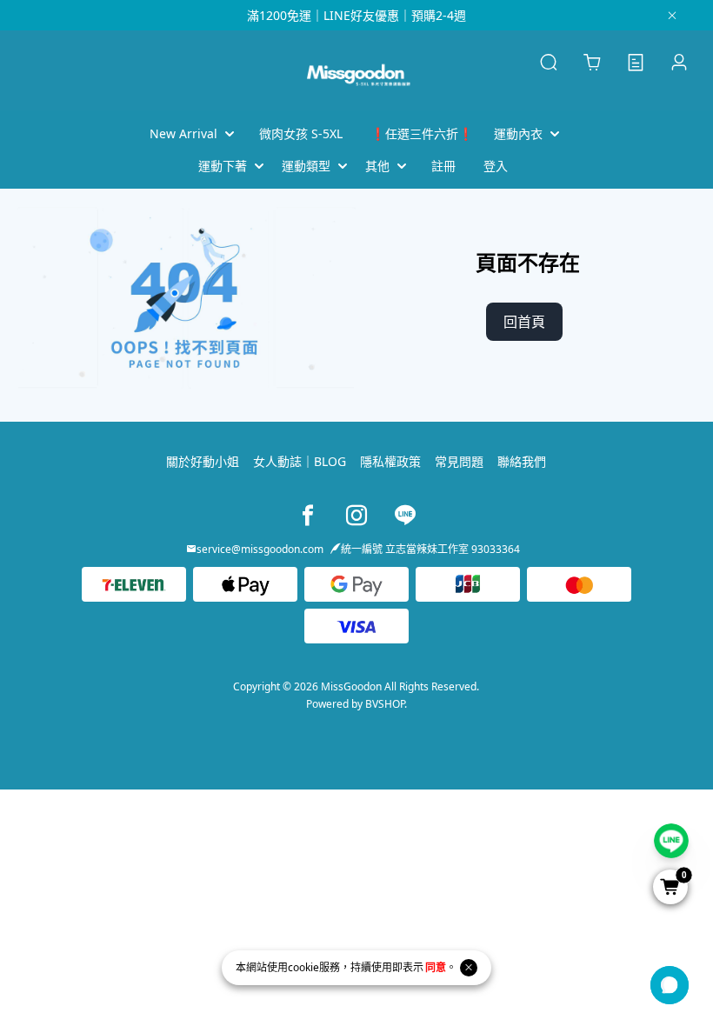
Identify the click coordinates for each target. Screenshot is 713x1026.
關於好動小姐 (202, 461)
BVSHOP (384, 703)
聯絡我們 (521, 461)
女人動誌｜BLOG (299, 461)
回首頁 (524, 321)
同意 (435, 967)
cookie (303, 967)
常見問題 (459, 461)
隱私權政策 (390, 461)
